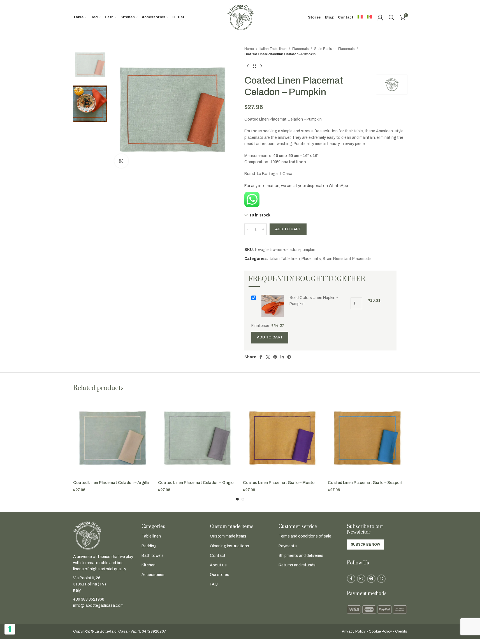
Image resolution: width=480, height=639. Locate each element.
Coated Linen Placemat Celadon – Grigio (196, 483)
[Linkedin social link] (282, 357)
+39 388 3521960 (88, 599)
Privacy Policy (354, 631)
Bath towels (153, 555)
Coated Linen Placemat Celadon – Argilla (111, 483)
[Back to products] (254, 66)
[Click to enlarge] (121, 161)
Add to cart (288, 229)
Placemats (300, 49)
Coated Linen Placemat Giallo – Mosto (279, 483)
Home (249, 49)
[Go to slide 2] (243, 499)
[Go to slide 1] (237, 499)
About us (218, 565)
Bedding (149, 546)
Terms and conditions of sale (305, 536)
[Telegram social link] (289, 357)
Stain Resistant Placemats (334, 49)
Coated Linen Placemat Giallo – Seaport (365, 483)
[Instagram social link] (361, 579)
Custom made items (228, 536)
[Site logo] (240, 17)
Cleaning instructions (229, 546)
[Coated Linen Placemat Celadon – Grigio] (197, 437)
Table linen (151, 536)
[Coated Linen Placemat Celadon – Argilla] (112, 437)
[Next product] (261, 66)
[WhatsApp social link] (381, 579)
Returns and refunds (297, 565)
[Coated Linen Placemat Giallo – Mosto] (282, 437)
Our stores (219, 575)
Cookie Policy (380, 631)
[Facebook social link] (261, 357)
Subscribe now (365, 544)
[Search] (391, 17)
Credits (401, 631)
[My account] (380, 17)
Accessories (153, 575)
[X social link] (268, 357)
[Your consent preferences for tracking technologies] (9, 629)
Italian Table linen (273, 49)
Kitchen (149, 565)
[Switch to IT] (360, 17)
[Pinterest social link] (275, 357)
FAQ (214, 584)
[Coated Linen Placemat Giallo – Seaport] (367, 437)
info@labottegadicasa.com (98, 605)
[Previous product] (247, 66)
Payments (288, 546)
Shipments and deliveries (301, 555)
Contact (218, 555)
